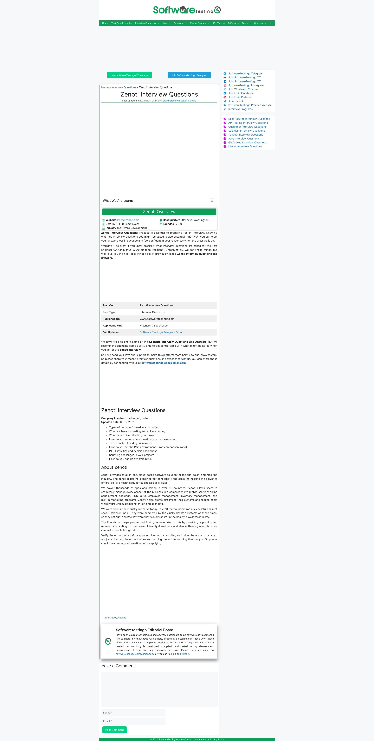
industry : (112, 227)
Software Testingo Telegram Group (161, 332)
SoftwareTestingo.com (170, 739)
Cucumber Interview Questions (247, 126)
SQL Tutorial (218, 23)
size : (109, 223)
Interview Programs (240, 109)
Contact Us (190, 739)
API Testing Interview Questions (248, 122)
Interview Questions (145, 23)
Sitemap (202, 739)
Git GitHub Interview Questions (247, 142)
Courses (258, 23)
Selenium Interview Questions (246, 130)
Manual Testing (198, 23)
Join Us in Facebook (240, 93)
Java (164, 23)
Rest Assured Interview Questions (249, 118)
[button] (270, 23)
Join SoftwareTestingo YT (244, 77)
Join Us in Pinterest (240, 97)
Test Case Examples (121, 23)
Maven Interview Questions (245, 146)
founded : (169, 223)
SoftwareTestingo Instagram (246, 85)
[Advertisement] (187, 46)
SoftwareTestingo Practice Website (250, 105)
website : (112, 220)
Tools (245, 23)
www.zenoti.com (128, 220)
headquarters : (172, 220)
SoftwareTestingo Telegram (245, 73)
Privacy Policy (216, 739)
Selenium (178, 23)
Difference (233, 23)
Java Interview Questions (244, 138)
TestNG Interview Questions (245, 134)
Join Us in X (235, 101)
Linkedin (184, 653)
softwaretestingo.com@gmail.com (163, 362)
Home (105, 23)
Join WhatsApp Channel (243, 89)
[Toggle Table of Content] (211, 200)
